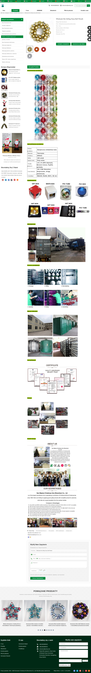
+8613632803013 (43, 646)
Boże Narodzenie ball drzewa (8, 42)
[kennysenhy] (28, 537)
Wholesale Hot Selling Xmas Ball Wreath (44, 550)
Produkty (15, 10)
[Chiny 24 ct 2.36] (4, 79)
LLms (62, 670)
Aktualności (53, 10)
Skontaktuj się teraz (78, 44)
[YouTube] (3, 180)
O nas (27, 10)
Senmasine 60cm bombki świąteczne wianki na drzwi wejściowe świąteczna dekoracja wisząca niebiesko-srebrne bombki (34, 624)
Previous (1, 146)
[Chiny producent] (4, 87)
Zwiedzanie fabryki (23, 643)
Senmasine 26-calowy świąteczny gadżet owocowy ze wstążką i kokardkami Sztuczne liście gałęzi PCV (15, 116)
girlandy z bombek (6, 39)
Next (23, 146)
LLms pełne (67, 670)
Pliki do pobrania (68, 10)
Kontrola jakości (4, 651)
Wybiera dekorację (6, 62)
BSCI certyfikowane (60, 530)
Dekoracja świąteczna (6, 45)
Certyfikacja (21, 648)
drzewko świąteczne (6, 25)
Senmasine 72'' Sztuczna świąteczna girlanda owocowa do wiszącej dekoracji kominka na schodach (15, 123)
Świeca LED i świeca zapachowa (9, 59)
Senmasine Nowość (5, 656)
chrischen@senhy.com (67, 5)
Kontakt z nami (84, 10)
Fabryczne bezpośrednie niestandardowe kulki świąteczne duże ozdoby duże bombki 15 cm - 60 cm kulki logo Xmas (15, 69)
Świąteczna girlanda (6, 31)
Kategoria (7, 12)
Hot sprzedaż (51, 530)
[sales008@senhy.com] (30, 537)
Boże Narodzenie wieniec (7, 28)
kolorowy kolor (69, 530)
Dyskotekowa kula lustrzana (8, 56)
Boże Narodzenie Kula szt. (41, 530)
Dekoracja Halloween (6, 47)
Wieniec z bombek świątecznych (16, 12)
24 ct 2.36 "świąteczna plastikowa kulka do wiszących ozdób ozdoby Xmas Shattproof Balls (15, 77)
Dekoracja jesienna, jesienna (8, 50)
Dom (4, 10)
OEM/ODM (39, 10)
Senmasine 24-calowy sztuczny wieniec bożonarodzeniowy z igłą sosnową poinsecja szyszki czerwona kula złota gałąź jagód (15, 92)
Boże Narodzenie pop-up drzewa (9, 33)
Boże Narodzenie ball (6, 22)
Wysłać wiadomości (38, 578)
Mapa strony (57, 670)
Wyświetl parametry (63, 44)
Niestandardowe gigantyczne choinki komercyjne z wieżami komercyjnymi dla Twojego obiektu (15, 155)
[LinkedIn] (6, 180)
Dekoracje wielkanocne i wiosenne (9, 53)
